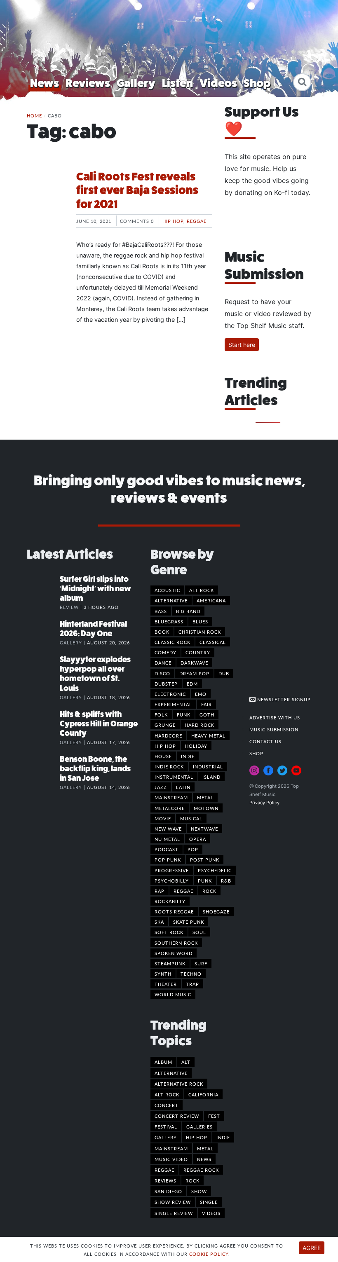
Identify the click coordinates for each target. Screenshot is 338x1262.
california (203, 1094)
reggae (164, 1169)
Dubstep (166, 683)
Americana (211, 600)
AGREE (312, 1247)
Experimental (173, 704)
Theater (166, 984)
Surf (201, 963)
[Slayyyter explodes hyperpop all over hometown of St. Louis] (43, 668)
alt (185, 1061)
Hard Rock (199, 724)
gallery (166, 1137)
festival (166, 1126)
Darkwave (194, 662)
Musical (191, 818)
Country (197, 652)
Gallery (136, 83)
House (163, 756)
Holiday (196, 745)
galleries (199, 1126)
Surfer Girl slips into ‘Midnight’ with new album (95, 588)
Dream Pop (194, 673)
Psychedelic (215, 870)
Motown (206, 808)
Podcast (166, 849)
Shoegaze (216, 911)
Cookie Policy (208, 1253)
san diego (168, 1191)
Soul (199, 932)
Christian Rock (199, 631)
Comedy (165, 652)
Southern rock (176, 942)
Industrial (208, 766)
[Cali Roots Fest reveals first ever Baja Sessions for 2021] (45, 201)
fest (214, 1115)
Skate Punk (188, 921)
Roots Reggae (174, 911)
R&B (226, 880)
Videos (218, 83)
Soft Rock (169, 932)
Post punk (204, 859)
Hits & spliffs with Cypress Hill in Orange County (99, 724)
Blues (200, 621)
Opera (197, 839)
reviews (165, 1180)
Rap (159, 890)
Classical (213, 642)
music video (171, 1159)
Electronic (170, 694)
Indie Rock (169, 766)
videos (211, 1213)
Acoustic (167, 590)
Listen (177, 83)
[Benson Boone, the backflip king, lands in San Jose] (43, 767)
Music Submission (273, 729)
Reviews (88, 83)
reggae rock (201, 1169)
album (163, 1061)
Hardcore (168, 735)
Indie (188, 756)
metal (205, 1148)
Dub (223, 673)
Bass (161, 611)
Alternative (171, 600)
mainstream (171, 1148)
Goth (207, 714)
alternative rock (179, 1083)
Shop (257, 83)
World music (173, 994)
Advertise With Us (274, 717)
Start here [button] (241, 344)
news (204, 1159)
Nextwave (204, 828)
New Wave (168, 828)
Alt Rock (201, 590)
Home (34, 115)
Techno (191, 973)
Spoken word (173, 953)
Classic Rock (172, 642)
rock (192, 1180)
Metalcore (170, 808)
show (199, 1191)
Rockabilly (170, 901)
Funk (183, 714)
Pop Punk (168, 859)
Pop (193, 849)
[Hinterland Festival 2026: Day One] (43, 632)
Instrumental (174, 776)
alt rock (167, 1094)
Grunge (165, 724)
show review (173, 1202)
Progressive (172, 870)
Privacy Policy (264, 802)
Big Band (188, 611)
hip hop (196, 1137)
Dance (163, 662)
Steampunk (170, 963)
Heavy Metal (208, 735)
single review (174, 1213)
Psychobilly (172, 880)
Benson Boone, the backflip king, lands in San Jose (95, 768)
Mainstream (171, 797)
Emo (201, 694)
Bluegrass (169, 621)
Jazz (161, 787)
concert (166, 1105)
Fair (206, 704)
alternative (171, 1073)
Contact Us (265, 741)
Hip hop (172, 221)
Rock (209, 890)
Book (162, 631)
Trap (192, 984)
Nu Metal (167, 839)
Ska (159, 921)
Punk (205, 880)
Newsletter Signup (283, 699)
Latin (183, 787)
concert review (177, 1115)
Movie (163, 818)
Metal (205, 797)
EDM (192, 683)
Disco (162, 673)
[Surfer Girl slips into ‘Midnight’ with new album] (43, 587)
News (44, 83)
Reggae (197, 221)
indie (223, 1137)
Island (211, 776)
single (209, 1202)
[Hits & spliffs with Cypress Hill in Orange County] (43, 722)
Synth (163, 973)
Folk (161, 714)
